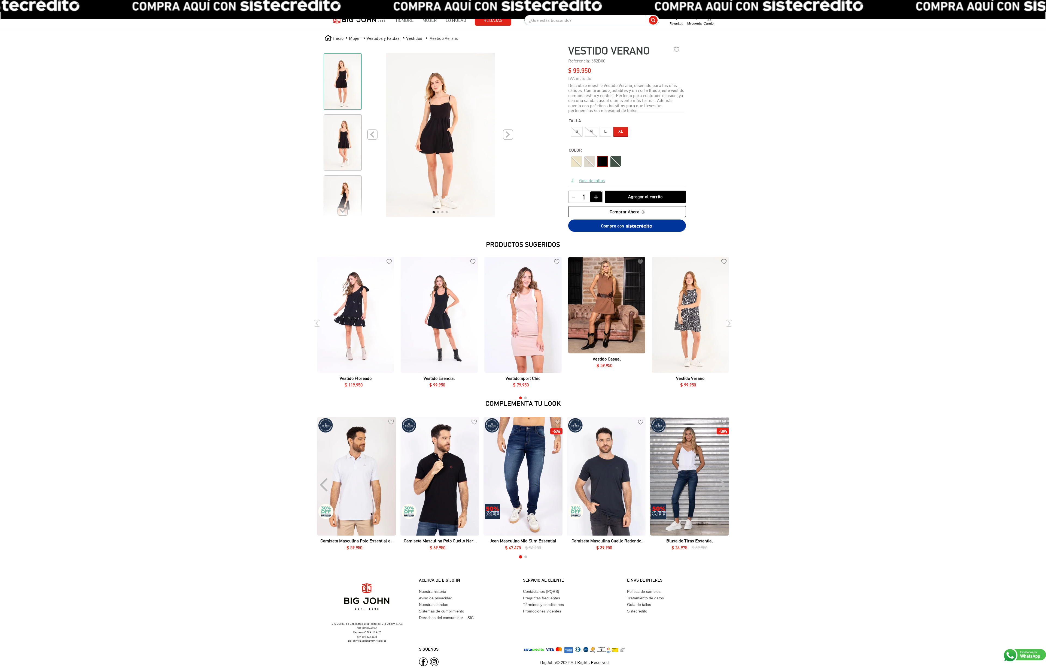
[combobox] (592, 20)
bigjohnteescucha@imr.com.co (367, 640)
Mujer (429, 20)
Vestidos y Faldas (383, 38)
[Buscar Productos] (653, 20)
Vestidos (414, 38)
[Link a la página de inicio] (334, 38)
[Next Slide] (722, 485)
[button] (577, 132)
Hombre (405, 20)
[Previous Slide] (324, 485)
